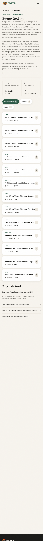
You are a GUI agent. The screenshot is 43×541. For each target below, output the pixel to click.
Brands (7, 10)
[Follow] (22, 19)
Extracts (26, 102)
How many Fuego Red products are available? (21, 292)
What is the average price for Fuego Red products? (21, 310)
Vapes (7, 107)
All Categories (10, 102)
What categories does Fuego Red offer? (21, 304)
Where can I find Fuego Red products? (21, 316)
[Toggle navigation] (38, 3)
